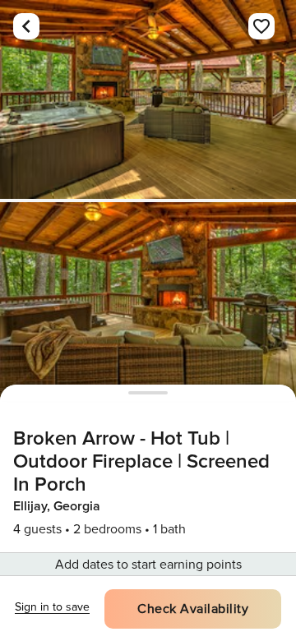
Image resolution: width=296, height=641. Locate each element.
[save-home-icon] (261, 26)
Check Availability (192, 609)
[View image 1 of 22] (148, 99)
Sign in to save (52, 607)
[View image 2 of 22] (148, 301)
